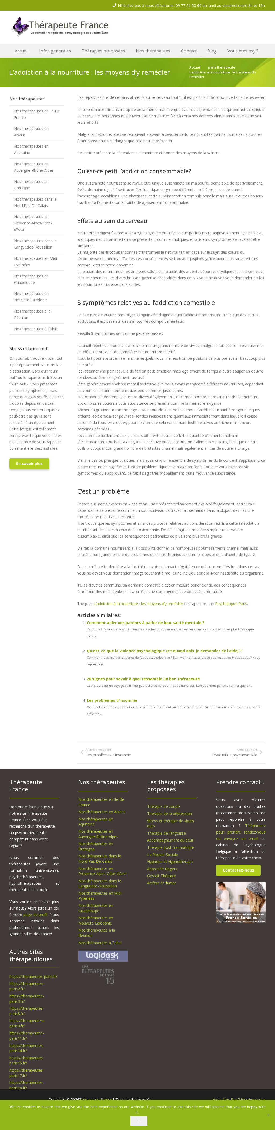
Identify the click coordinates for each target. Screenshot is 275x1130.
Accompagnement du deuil (170, 840)
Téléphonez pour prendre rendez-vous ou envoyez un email (241, 832)
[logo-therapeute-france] (64, 28)
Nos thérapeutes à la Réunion (32, 314)
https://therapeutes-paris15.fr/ (26, 1060)
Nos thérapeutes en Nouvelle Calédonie (31, 296)
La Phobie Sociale (162, 854)
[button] (74, 51)
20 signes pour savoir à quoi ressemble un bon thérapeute (143, 678)
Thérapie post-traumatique (170, 847)
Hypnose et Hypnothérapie (170, 861)
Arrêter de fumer (161, 882)
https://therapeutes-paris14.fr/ (26, 1048)
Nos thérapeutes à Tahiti (35, 328)
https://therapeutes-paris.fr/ (33, 976)
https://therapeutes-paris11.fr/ (26, 1035)
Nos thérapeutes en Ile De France (37, 114)
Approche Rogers (162, 868)
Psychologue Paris (231, 603)
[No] (268, 1115)
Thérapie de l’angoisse (166, 833)
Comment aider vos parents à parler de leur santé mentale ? (145, 622)
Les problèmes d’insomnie (112, 700)
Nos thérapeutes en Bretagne (31, 184)
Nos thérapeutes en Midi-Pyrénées (36, 261)
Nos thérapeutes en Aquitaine (31, 149)
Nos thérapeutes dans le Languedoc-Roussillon (35, 244)
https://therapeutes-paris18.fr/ (26, 1085)
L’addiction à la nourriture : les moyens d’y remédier (138, 603)
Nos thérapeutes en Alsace (31, 131)
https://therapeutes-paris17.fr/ (26, 1073)
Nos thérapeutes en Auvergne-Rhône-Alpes (34, 167)
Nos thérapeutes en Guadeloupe (31, 279)
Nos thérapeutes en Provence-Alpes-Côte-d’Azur (33, 223)
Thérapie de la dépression (169, 813)
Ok (139, 1121)
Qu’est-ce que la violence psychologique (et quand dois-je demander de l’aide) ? (164, 650)
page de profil (35, 914)
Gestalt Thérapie (161, 875)
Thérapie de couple (163, 806)
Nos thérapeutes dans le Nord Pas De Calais (35, 202)
